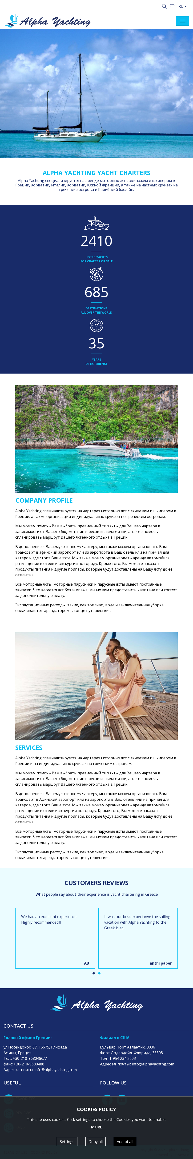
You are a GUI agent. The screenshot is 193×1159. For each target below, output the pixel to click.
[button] (172, 5)
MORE (96, 1127)
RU (181, 6)
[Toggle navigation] (182, 21)
